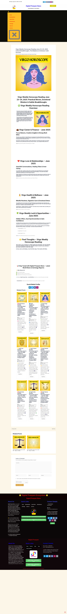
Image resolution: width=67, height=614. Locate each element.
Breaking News (12, 17)
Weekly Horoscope (24, 54)
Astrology (11, 23)
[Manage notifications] (65, 612)
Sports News (12, 19)
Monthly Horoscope (21, 319)
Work (35, 546)
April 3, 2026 (20, 405)
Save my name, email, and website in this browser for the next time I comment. (28, 478)
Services (11, 28)
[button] (33, 11)
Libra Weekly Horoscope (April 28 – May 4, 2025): (19, 450)
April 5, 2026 (32, 363)
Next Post (54, 428)
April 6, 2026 (20, 318)
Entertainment (12, 21)
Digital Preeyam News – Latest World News (27, 277)
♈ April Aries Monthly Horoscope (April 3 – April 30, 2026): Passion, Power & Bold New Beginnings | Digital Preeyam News (21, 397)
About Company (29, 548)
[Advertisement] (33, 152)
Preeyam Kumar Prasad (32, 319)
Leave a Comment (18, 54)
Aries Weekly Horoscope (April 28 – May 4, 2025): (33, 450)
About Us (11, 25)
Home (11, 14)
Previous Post (13, 428)
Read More (31, 333)
